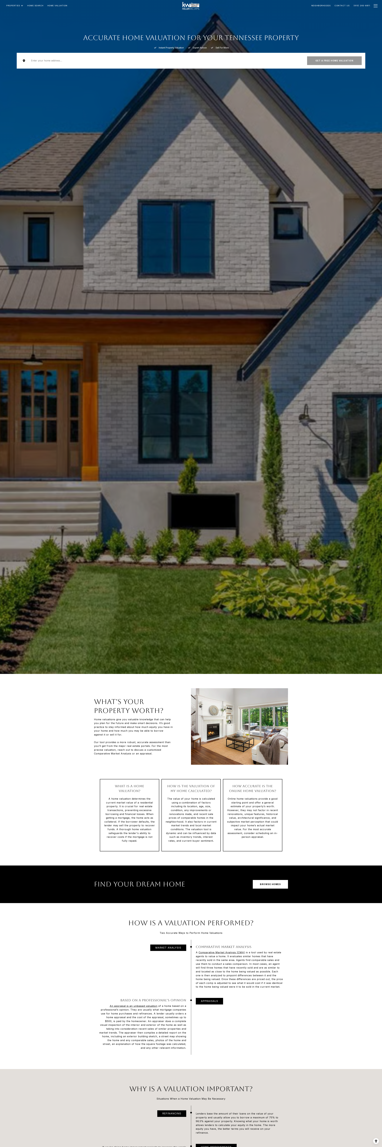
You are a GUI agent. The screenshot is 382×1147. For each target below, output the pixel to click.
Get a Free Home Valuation (334, 60)
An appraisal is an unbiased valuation (133, 1005)
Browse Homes (270, 884)
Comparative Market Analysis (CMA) (222, 952)
